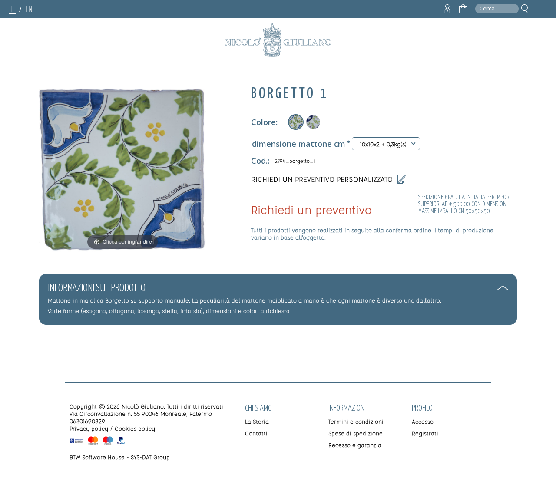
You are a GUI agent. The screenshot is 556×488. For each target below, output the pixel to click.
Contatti (256, 433)
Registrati (425, 433)
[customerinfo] (447, 9)
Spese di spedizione (355, 433)
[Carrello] (463, 9)
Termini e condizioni (356, 421)
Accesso (423, 421)
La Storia (257, 421)
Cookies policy (135, 428)
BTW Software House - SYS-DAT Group (120, 457)
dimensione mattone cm (298, 143)
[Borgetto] (313, 122)
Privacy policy (89, 428)
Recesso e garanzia (354, 444)
